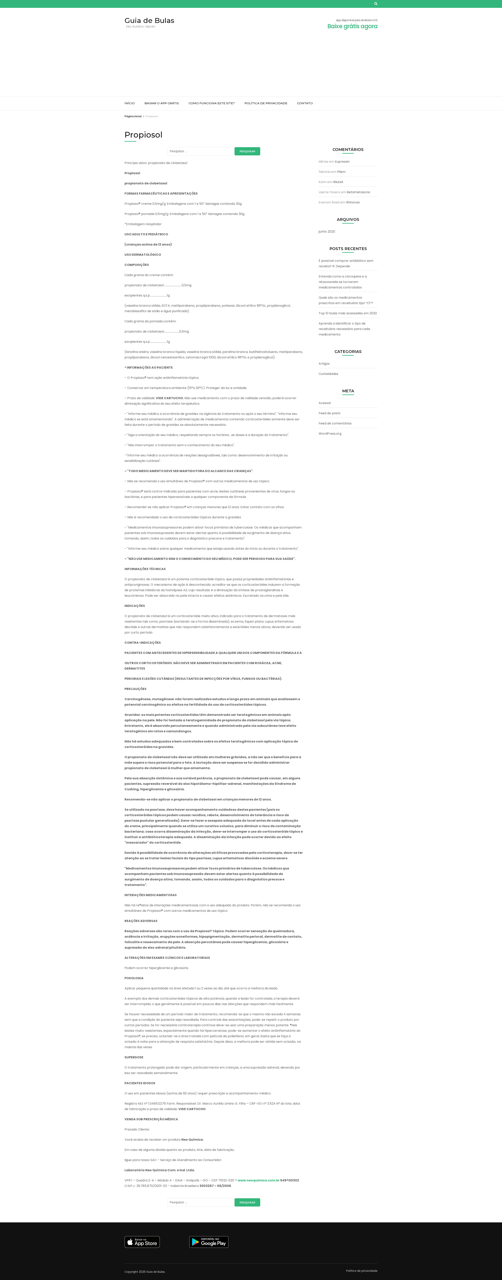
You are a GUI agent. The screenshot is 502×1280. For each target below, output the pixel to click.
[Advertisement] (251, 67)
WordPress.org (330, 433)
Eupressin (342, 161)
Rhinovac (353, 202)
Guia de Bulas (149, 20)
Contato (305, 103)
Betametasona (358, 192)
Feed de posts (329, 413)
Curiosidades (328, 374)
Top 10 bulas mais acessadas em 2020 (348, 313)
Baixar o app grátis (162, 103)
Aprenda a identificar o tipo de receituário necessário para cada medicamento (344, 329)
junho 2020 (327, 231)
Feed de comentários (335, 423)
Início (130, 103)
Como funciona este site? (212, 103)
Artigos (324, 363)
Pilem (341, 172)
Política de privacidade (266, 103)
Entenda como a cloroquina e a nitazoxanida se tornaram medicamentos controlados (343, 282)
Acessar (325, 403)
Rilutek (338, 182)
